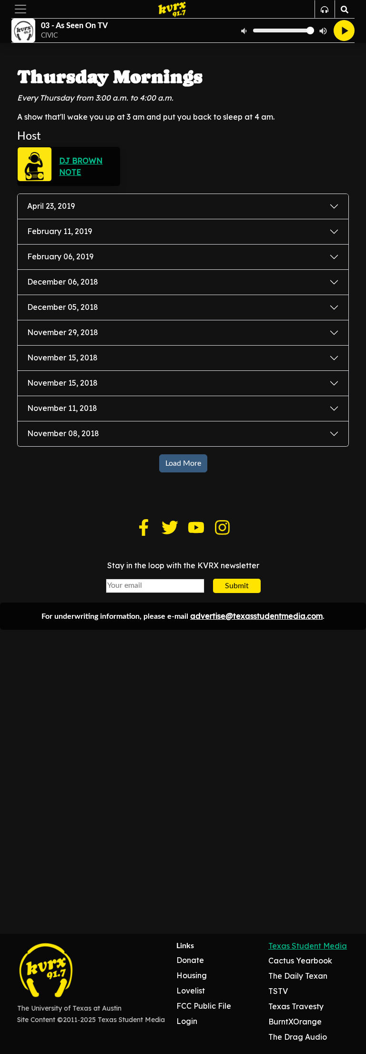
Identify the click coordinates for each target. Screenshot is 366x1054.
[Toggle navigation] (20, 9)
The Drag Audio (297, 1037)
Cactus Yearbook (300, 960)
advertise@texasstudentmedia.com (256, 616)
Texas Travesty (296, 1006)
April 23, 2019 (51, 206)
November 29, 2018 (62, 332)
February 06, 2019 (60, 256)
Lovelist (190, 990)
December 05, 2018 (62, 307)
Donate (190, 960)
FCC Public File (203, 1006)
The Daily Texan (297, 976)
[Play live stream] (344, 30)
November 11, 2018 (62, 408)
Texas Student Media (307, 946)
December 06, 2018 (62, 282)
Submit (237, 586)
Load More (183, 463)
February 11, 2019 (59, 231)
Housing (191, 975)
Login (186, 1021)
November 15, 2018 (62, 357)
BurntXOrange (295, 1021)
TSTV (278, 991)
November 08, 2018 (63, 433)
